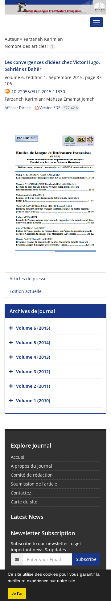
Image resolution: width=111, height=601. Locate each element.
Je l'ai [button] (17, 593)
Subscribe (86, 559)
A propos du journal (31, 466)
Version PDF (58, 107)
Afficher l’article (18, 107)
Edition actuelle (26, 291)
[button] (79, 581)
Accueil (18, 457)
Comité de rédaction (32, 475)
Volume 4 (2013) (33, 357)
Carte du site (24, 502)
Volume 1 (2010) (33, 400)
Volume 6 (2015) (33, 328)
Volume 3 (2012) (33, 371)
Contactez (21, 493)
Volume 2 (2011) (33, 386)
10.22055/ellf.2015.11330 (38, 91)
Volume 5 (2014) (33, 342)
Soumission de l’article (34, 484)
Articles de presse (28, 279)
